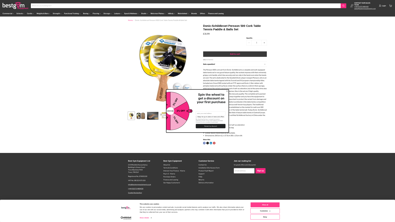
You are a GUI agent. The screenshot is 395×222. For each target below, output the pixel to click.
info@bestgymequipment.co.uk (139, 185)
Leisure (117, 13)
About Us (166, 165)
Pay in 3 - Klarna (169, 174)
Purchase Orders (169, 177)
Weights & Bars (43, 13)
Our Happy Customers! (171, 183)
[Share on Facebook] (204, 143)
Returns (201, 180)
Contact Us (203, 165)
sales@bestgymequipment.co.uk (365, 8)
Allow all (265, 205)
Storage (106, 13)
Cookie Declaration (135, 193)
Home (130, 20)
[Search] (343, 5)
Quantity (249, 38)
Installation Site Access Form (209, 168)
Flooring (96, 13)
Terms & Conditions (170, 168)
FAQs (200, 177)
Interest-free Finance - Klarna (174, 171)
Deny (265, 217)
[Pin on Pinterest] (214, 143)
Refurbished (182, 13)
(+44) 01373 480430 (361, 7)
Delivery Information (206, 183)
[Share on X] (207, 143)
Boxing (86, 13)
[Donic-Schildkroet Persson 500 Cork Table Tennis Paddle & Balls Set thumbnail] (131, 116)
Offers (202, 13)
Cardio (30, 13)
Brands (194, 13)
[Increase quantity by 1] (264, 43)
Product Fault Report (206, 171)
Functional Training (71, 13)
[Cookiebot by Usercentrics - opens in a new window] (126, 218)
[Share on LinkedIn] (211, 143)
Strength (56, 13)
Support (201, 174)
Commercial (8, 13)
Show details (144, 218)
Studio (144, 13)
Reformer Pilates (157, 13)
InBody (171, 13)
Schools (19, 13)
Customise (264, 211)
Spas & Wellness (130, 13)
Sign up (260, 171)
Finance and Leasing (216, 13)
